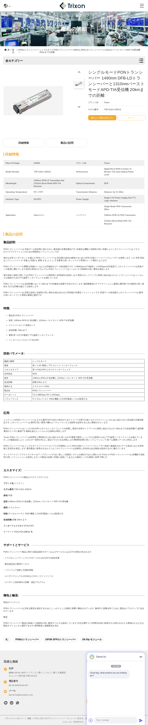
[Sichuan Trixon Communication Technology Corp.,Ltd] (75, 5)
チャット (131, 118)
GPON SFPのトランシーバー (60, 639)
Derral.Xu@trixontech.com (21, 695)
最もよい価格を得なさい (102, 118)
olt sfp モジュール (92, 639)
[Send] (140, 720)
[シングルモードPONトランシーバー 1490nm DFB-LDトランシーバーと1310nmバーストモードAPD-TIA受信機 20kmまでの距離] (33, 99)
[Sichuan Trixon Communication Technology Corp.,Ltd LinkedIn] (12, 703)
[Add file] (91, 720)
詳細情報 (23, 142)
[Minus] (141, 657)
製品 (13, 51)
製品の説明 (67, 142)
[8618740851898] (17, 703)
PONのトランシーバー (27, 639)
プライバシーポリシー (15, 718)
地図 (29, 718)
